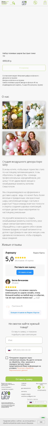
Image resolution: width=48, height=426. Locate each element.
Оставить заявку (24, 379)
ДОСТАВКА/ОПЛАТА (26, 388)
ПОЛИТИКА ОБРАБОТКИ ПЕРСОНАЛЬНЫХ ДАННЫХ (8, 403)
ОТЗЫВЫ (23, 385)
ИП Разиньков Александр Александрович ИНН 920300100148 (8, 406)
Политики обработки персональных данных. (21, 369)
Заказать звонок (32, 399)
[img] (39, 387)
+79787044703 (41, 390)
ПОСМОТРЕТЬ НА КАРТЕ (7, 389)
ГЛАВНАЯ (23, 383)
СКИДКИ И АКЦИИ (26, 394)
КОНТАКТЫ (24, 391)
